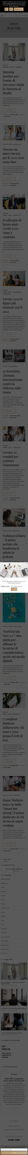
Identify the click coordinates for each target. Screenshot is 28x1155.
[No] (26, 7)
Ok (6, 9)
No (11, 9)
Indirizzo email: (5, 586)
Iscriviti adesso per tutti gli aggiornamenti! (14, 1147)
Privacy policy (18, 9)
